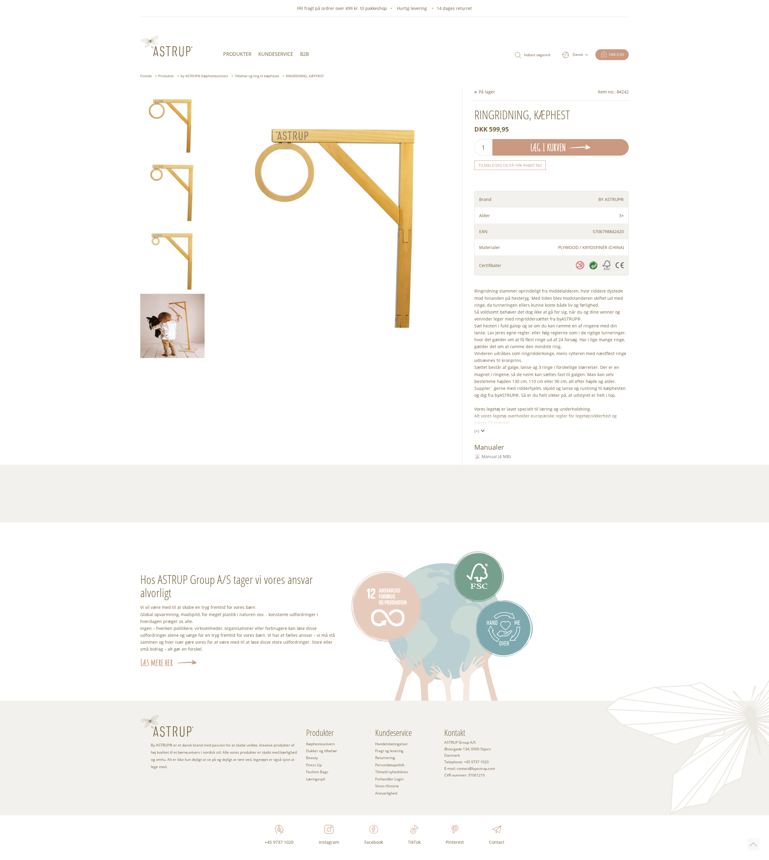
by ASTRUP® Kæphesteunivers (204, 76)
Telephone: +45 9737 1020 (466, 762)
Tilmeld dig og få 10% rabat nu (510, 165)
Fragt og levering (389, 750)
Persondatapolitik (389, 764)
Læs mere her (156, 662)
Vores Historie (387, 786)
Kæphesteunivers (320, 743)
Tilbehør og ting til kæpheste (257, 76)
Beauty (312, 757)
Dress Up (314, 764)
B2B (304, 54)
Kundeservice (275, 54)
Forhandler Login (389, 779)
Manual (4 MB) (496, 456)
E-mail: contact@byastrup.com (469, 769)
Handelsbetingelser (391, 743)
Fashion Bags (317, 771)
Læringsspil (315, 779)
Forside (146, 76)
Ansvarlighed (386, 793)
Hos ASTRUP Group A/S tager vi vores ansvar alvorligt (226, 585)
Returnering (385, 757)
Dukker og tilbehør (321, 750)
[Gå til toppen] (753, 844)
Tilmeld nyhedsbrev (391, 771)
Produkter (237, 54)
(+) (476, 431)
